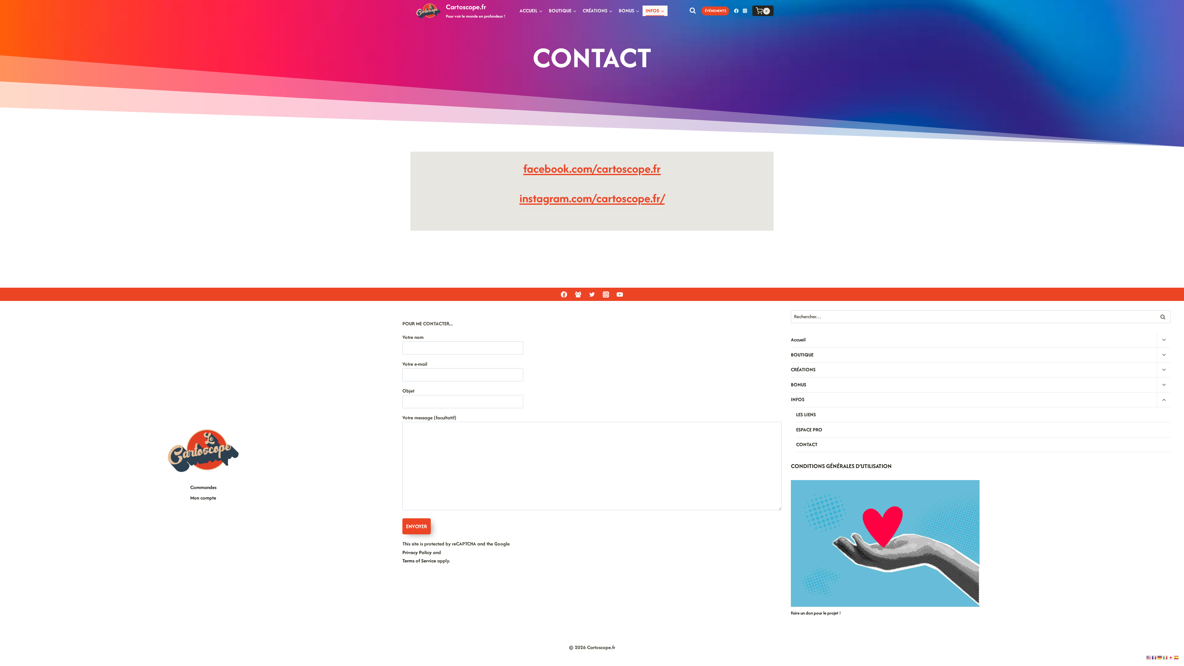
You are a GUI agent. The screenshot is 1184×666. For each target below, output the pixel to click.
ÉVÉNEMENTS (715, 10)
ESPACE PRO (809, 429)
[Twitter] (592, 294)
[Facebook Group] (578, 294)
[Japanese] (1171, 657)
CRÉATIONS (803, 369)
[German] (1160, 657)
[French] (1154, 657)
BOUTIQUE (802, 354)
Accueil (798, 339)
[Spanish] (1176, 657)
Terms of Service (419, 560)
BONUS (798, 384)
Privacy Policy (417, 552)
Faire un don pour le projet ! (816, 613)
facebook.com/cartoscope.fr (592, 168)
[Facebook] (736, 10)
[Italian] (1165, 657)
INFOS (797, 399)
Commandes (203, 487)
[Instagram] (745, 10)
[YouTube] (620, 294)
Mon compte (203, 497)
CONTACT (806, 444)
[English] (1149, 657)
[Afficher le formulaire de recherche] (693, 11)
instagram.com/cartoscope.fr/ (592, 198)
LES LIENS (806, 414)
